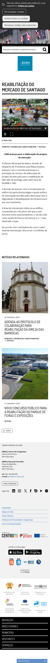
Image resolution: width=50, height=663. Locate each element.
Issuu (35, 491)
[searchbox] (25, 49)
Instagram (19, 491)
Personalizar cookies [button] (14, 11)
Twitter (25, 491)
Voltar (8, 430)
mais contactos (10, 483)
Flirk (46, 491)
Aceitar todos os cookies (16, 18)
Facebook (30, 491)
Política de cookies (26, 5)
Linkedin (13, 491)
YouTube (41, 491)
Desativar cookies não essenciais (20, 25)
